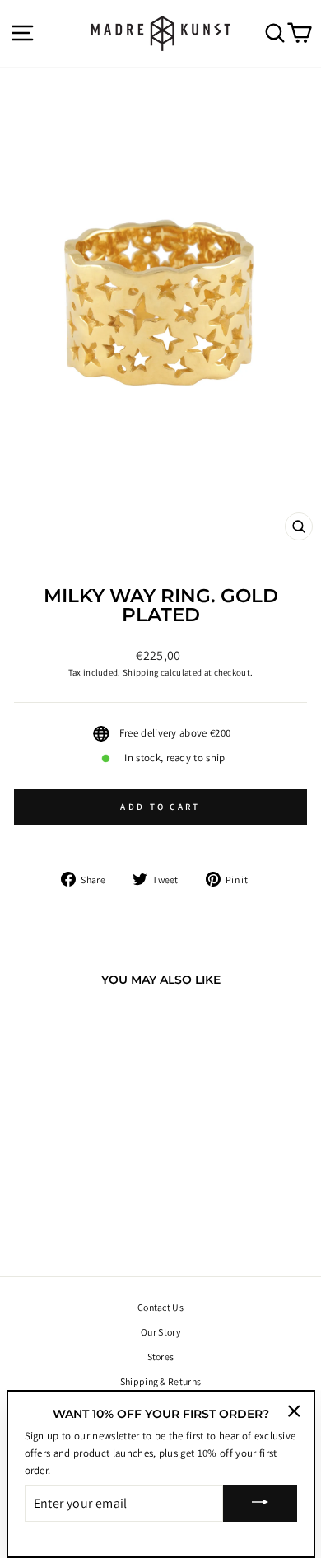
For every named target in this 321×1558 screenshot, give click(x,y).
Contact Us (160, 1307)
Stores (160, 1356)
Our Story (160, 1332)
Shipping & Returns (161, 1381)
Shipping (141, 672)
